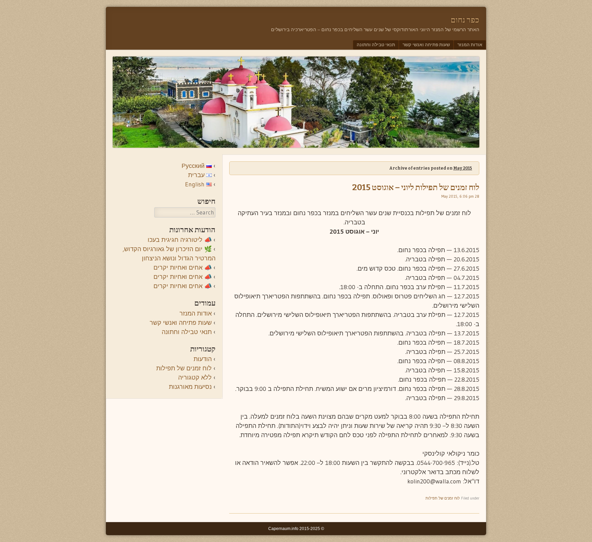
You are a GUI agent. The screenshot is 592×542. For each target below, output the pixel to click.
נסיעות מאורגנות (190, 387)
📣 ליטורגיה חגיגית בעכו (180, 240)
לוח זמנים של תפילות (443, 498)
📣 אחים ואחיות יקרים (182, 267)
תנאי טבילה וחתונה (376, 44)
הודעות (203, 359)
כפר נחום (465, 20)
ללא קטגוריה (195, 377)
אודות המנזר (469, 44)
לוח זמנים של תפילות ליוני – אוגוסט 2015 (415, 187)
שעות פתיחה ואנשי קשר (426, 44)
